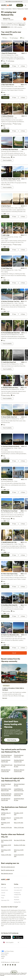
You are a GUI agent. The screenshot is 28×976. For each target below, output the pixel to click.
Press (2, 897)
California (14, 8)
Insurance (16, 897)
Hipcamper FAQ (5, 900)
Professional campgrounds (17, 893)
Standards (16, 899)
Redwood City (21, 8)
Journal (3, 892)
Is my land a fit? (18, 890)
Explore (3, 8)
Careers (3, 895)
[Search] (24, 18)
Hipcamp (9, 23)
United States (8, 8)
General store (4, 890)
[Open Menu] (25, 5)
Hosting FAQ (17, 902)
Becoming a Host (18, 887)
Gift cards (3, 887)
